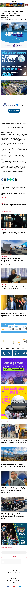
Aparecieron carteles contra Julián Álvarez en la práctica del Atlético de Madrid (13, 188)
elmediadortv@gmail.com (14, 582)
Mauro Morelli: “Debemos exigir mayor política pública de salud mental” (12, 199)
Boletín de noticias (6, 547)
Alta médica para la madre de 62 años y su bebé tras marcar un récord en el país (14, 287)
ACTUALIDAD (3, 9)
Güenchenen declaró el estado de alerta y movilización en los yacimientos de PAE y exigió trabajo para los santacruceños (13, 490)
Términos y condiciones (14, 572)
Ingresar (14, 574)
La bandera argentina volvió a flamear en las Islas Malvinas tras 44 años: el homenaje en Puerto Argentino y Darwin (14, 464)
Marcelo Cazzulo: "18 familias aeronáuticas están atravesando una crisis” (12, 260)
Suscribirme (14, 556)
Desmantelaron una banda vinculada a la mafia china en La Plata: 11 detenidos (14, 441)
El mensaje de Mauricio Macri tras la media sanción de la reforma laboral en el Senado (13, 315)
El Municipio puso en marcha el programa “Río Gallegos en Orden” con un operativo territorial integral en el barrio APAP (13, 516)
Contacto (15, 570)
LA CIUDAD (3, 191)
